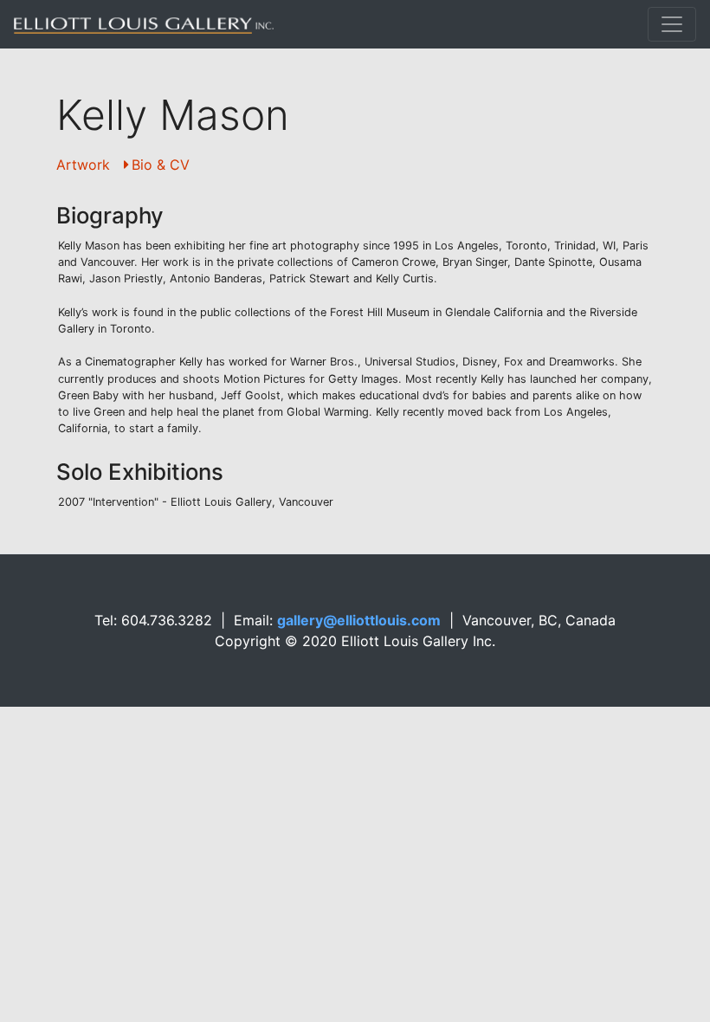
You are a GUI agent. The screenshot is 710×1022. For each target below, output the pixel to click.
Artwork (83, 164)
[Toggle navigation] (672, 24)
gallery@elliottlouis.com (359, 620)
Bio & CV (161, 164)
